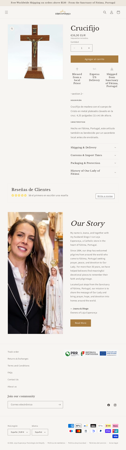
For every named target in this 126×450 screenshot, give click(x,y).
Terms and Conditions (19, 365)
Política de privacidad (77, 443)
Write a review (105, 196)
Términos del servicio (97, 443)
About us (12, 386)
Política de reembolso (56, 443)
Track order (13, 351)
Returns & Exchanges (18, 358)
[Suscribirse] (59, 404)
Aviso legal (113, 443)
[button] (6, 12)
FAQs (10, 372)
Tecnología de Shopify (36, 443)
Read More (80, 322)
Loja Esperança (20, 443)
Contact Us (13, 379)
